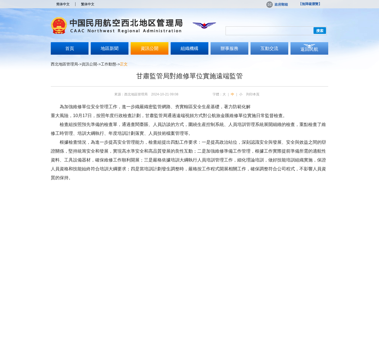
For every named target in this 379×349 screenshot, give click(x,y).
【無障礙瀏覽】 (310, 4)
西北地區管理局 (64, 64)
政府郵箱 (281, 4)
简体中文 (63, 4)
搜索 (320, 31)
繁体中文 (87, 4)
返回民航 (309, 49)
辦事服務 (229, 48)
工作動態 (108, 64)
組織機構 (189, 48)
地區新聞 (109, 48)
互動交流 (269, 48)
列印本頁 (252, 94)
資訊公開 (149, 48)
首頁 (69, 48)
